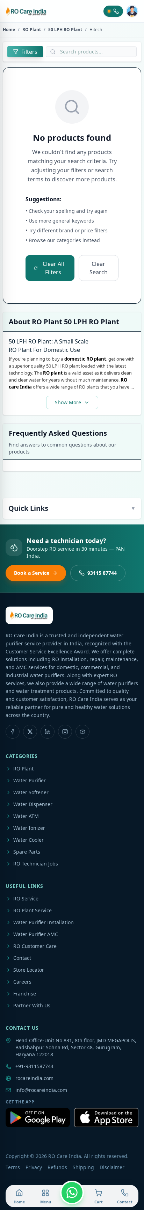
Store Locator (28, 969)
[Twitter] (30, 732)
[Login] (132, 11)
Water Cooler (28, 839)
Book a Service (31, 573)
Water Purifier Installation (43, 922)
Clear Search (98, 268)
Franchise (24, 993)
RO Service (25, 898)
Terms (13, 1167)
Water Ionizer (29, 828)
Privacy (34, 1167)
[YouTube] (82, 732)
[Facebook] (13, 732)
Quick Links (72, 508)
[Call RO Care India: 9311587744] (113, 11)
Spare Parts (26, 851)
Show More (68, 402)
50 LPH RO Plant (65, 29)
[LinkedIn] (48, 732)
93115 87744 (102, 573)
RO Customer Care (35, 946)
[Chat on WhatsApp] (72, 1192)
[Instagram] (65, 732)
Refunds (57, 1167)
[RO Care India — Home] (27, 11)
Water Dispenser (32, 804)
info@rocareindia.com (41, 1090)
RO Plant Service (32, 910)
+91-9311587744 (34, 1066)
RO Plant (31, 29)
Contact (22, 958)
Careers (22, 981)
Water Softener (31, 792)
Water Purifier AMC (35, 934)
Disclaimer (112, 1167)
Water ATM (26, 816)
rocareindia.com (34, 1078)
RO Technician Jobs (35, 863)
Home (9, 29)
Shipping (83, 1167)
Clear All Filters (53, 268)
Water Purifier (29, 780)
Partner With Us (31, 1005)
